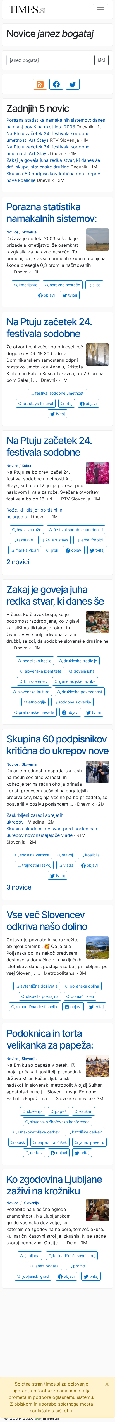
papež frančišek (51, 1142)
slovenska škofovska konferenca (59, 1121)
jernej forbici (91, 539)
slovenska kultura (32, 691)
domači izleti (82, 996)
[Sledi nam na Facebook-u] (56, 84)
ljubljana (31, 1255)
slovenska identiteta (42, 671)
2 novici (17, 562)
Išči (101, 60)
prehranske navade (36, 712)
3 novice (18, 887)
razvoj (67, 854)
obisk (19, 1142)
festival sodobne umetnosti (59, 393)
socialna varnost (34, 854)
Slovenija (29, 232)
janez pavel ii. (91, 1142)
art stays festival (37, 403)
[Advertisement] (57, 1350)
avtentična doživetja (38, 986)
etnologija (36, 702)
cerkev (36, 1152)
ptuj (68, 403)
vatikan (85, 1111)
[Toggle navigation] (100, 9)
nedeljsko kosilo (36, 660)
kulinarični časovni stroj (73, 1255)
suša (96, 284)
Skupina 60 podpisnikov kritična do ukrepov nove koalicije (57, 750)
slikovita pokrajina (42, 996)
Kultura (27, 466)
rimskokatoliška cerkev (38, 1132)
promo (78, 1266)
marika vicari (26, 550)
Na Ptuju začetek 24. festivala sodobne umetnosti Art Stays (49, 333)
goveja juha (84, 671)
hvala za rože (28, 529)
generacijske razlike (76, 681)
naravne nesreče (64, 284)
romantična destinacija (36, 1006)
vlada (67, 865)
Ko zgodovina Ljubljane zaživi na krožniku (54, 1185)
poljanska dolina (84, 986)
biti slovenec (35, 681)
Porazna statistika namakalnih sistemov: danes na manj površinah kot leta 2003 (55, 224)
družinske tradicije (80, 660)
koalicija (92, 854)
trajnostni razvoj (36, 865)
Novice (12, 232)
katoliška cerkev (86, 1132)
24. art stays (56, 539)
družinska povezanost (81, 691)
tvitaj (72, 295)
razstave (24, 539)
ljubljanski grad (34, 1276)
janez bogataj (46, 1266)
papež (60, 1111)
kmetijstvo (27, 284)
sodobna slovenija (74, 702)
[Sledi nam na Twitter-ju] (73, 84)
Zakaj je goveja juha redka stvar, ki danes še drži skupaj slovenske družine (55, 607)
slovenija (34, 1111)
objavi (49, 295)
